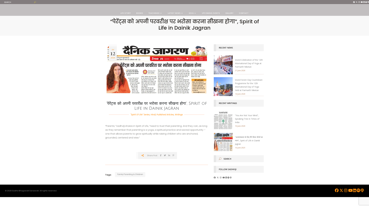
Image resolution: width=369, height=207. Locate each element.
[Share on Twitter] (165, 155)
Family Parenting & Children (130, 174)
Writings (179, 114)
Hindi (153, 114)
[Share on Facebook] (160, 155)
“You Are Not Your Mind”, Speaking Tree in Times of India (247, 119)
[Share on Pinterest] (173, 155)
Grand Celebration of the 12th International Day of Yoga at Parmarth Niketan (249, 63)
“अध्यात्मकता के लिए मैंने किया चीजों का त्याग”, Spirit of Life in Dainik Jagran (249, 140)
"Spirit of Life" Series (140, 114)
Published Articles (165, 114)
